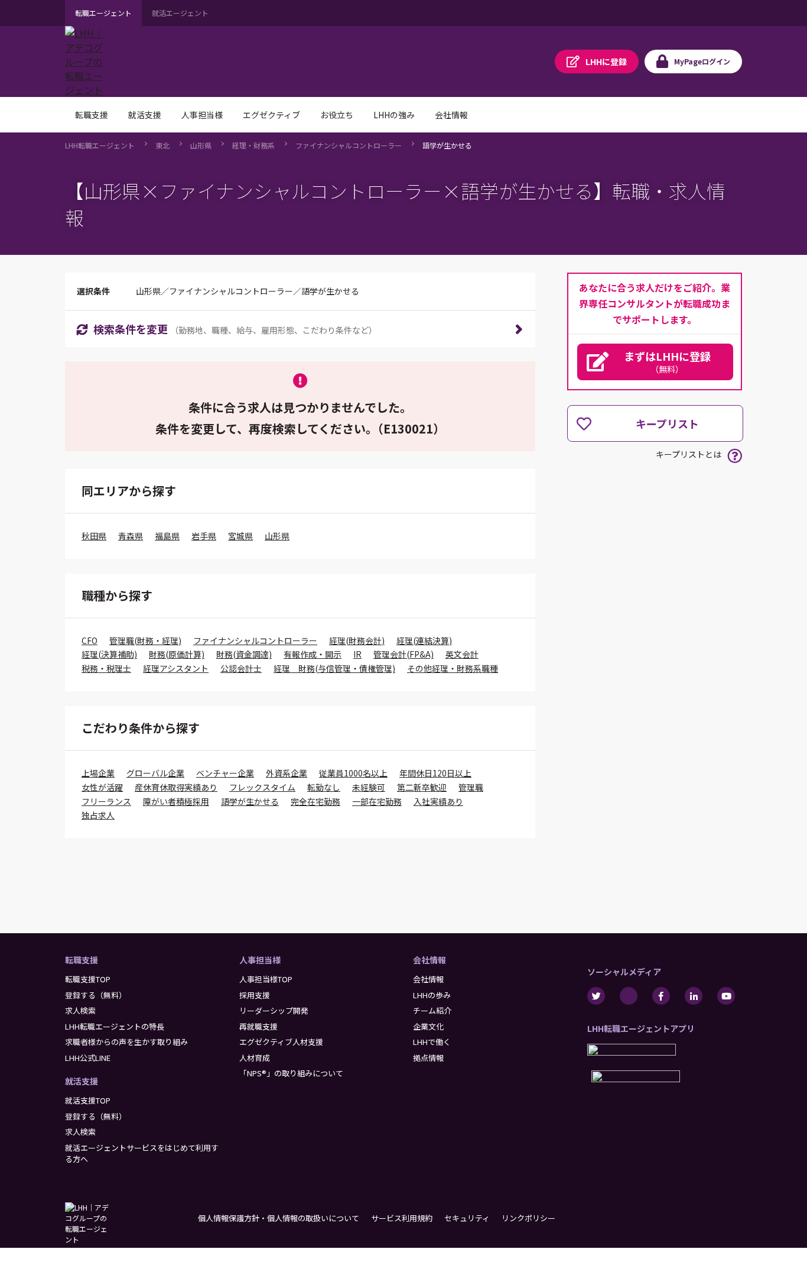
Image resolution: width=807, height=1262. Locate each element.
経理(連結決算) (424, 640)
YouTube (726, 996)
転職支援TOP (87, 979)
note (628, 996)
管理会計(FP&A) (403, 654)
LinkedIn (693, 996)
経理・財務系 (253, 145)
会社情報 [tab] (451, 115)
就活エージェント (180, 13)
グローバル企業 (155, 773)
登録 (606, 61)
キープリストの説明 (734, 455)
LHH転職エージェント (100, 145)
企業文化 (428, 1026)
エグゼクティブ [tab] (271, 115)
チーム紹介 (432, 1010)
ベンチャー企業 (225, 773)
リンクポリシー (528, 1218)
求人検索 (80, 1010)
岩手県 (203, 536)
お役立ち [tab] (336, 115)
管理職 (470, 787)
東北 (162, 145)
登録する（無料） (95, 995)
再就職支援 (258, 1026)
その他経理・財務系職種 (452, 668)
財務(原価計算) (176, 654)
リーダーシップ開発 (273, 1010)
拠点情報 (428, 1057)
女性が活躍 (102, 787)
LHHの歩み (432, 995)
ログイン (702, 61)
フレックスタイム (262, 787)
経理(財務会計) (357, 640)
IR (357, 654)
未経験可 (368, 787)
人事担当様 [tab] (202, 115)
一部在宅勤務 (377, 801)
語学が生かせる (447, 145)
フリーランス (106, 801)
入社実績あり (438, 801)
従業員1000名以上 (353, 773)
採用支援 (254, 995)
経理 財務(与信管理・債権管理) (334, 668)
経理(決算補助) (109, 654)
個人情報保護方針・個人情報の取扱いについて (278, 1218)
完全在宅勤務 (315, 801)
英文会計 (462, 654)
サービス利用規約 (401, 1218)
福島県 (167, 536)
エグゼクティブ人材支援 (281, 1041)
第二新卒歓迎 (422, 787)
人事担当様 (260, 960)
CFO (89, 640)
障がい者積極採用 (176, 801)
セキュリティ (467, 1218)
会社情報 (429, 960)
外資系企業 (286, 773)
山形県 (200, 145)
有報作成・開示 (312, 654)
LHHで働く (432, 1041)
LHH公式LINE (87, 1057)
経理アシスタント (176, 668)
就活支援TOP (87, 1100)
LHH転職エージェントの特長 (114, 1026)
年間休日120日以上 (435, 773)
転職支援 (81, 960)
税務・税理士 (106, 668)
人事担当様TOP (265, 979)
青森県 (130, 536)
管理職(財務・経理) (145, 640)
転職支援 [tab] (91, 115)
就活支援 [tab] (144, 115)
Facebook (661, 996)
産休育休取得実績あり (176, 787)
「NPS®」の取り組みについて (291, 1073)
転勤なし (323, 787)
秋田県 (94, 536)
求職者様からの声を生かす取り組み (126, 1041)
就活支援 (81, 1081)
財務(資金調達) (244, 654)
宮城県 (240, 536)
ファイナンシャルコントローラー (348, 145)
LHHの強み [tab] (394, 115)
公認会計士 (241, 668)
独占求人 (98, 815)
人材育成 (254, 1057)
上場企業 (98, 773)
